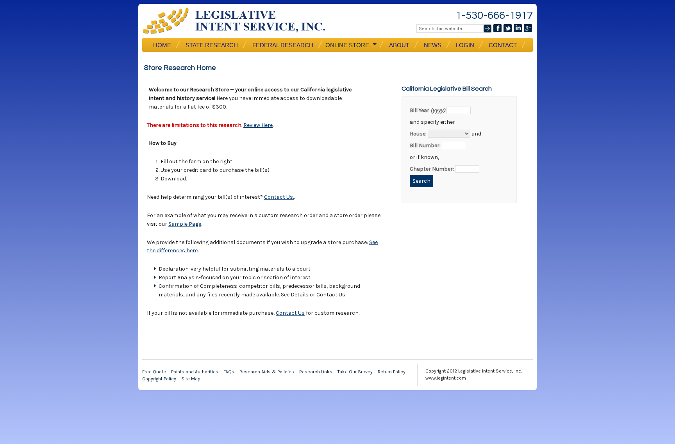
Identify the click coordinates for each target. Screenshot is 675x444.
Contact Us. (279, 197)
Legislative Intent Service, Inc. (240, 21)
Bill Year (427, 110)
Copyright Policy (159, 379)
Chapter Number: (432, 169)
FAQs (228, 371)
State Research (212, 45)
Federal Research (282, 45)
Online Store (346, 45)
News (432, 45)
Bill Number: (425, 145)
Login (465, 45)
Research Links (315, 371)
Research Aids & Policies (266, 371)
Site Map (190, 379)
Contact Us (290, 313)
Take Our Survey (355, 371)
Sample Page (184, 224)
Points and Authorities (194, 371)
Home (162, 45)
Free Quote (154, 371)
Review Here (258, 125)
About (399, 45)
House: (418, 133)
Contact (503, 45)
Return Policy (391, 371)
